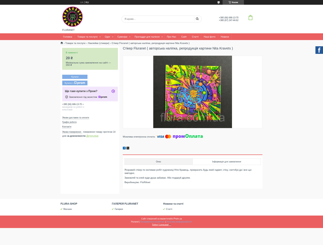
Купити (74, 77)
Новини (225, 36)
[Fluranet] (72, 16)
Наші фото (210, 36)
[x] (128, 148)
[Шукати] (197, 19)
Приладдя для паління (147, 36)
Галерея (119, 209)
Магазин (67, 209)
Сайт (184, 36)
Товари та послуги (87, 36)
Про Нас (171, 36)
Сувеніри (122, 36)
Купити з (69, 83)
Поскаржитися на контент (152, 222)
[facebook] (124, 148)
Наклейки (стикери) (98, 43)
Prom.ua (178, 218)
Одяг (107, 36)
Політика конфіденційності (179, 222)
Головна (67, 36)
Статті (195, 36)
